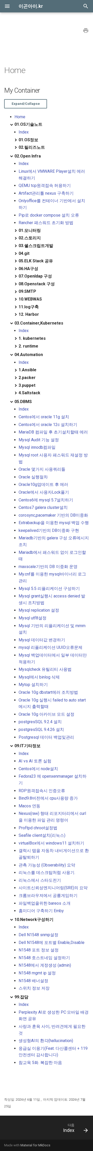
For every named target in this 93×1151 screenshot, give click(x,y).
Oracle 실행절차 (33, 477)
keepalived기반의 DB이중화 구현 (49, 530)
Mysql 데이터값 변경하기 (42, 639)
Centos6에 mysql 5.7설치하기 (46, 500)
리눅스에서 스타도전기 (40, 880)
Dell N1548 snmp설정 (38, 934)
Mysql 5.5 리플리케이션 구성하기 (49, 588)
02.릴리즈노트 (32, 147)
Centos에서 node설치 (38, 768)
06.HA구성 (28, 268)
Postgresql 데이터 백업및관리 (46, 737)
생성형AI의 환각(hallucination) (46, 1040)
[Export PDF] (86, 30)
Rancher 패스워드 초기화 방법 (46, 222)
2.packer (27, 377)
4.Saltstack (29, 392)
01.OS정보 (28, 139)
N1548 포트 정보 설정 (39, 950)
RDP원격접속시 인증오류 (42, 790)
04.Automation (28, 354)
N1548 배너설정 (33, 980)
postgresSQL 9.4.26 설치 (41, 729)
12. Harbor (29, 314)
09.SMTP (27, 291)
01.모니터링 (30, 230)
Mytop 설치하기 (33, 684)
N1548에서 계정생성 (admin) (45, 965)
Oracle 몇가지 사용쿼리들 (42, 469)
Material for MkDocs (35, 1145)
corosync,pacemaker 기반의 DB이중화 (53, 515)
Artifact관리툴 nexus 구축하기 (46, 193)
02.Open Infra (27, 156)
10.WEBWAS (30, 299)
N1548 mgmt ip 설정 (37, 973)
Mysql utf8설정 (33, 618)
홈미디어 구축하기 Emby (41, 910)
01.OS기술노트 (28, 124)
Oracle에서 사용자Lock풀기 (44, 492)
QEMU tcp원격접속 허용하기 (45, 185)
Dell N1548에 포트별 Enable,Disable (51, 942)
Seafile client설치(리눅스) (42, 835)
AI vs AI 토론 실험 (35, 761)
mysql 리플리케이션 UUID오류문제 (50, 647)
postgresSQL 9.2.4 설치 (40, 721)
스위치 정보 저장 (34, 988)
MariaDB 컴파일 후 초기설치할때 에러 (53, 432)
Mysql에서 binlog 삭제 (39, 677)
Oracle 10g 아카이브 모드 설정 (46, 714)
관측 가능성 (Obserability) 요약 (47, 865)
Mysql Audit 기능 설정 (39, 439)
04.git (24, 253)
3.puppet (27, 385)
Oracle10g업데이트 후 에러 (43, 484)
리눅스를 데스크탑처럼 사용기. (47, 872)
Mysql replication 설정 (39, 610)
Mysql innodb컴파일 (37, 447)
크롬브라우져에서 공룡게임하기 (48, 895)
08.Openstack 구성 (37, 283)
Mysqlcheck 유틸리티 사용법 (45, 669)
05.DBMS (23, 401)
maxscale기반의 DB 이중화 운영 (48, 566)
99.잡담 (21, 997)
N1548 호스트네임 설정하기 (44, 957)
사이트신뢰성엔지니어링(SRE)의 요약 (53, 887)
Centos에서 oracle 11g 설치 (44, 416)
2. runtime (28, 346)
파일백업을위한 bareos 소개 (45, 903)
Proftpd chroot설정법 (38, 827)
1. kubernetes (32, 338)
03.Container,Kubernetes (38, 323)
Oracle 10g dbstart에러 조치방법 (48, 692)
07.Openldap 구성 (35, 276)
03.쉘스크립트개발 (36, 245)
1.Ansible (27, 369)
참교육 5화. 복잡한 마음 (40, 1062)
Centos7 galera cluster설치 (43, 507)
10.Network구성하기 (33, 919)
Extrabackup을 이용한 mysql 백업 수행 (54, 522)
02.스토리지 (30, 237)
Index (24, 132)
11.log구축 (29, 306)
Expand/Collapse (26, 104)
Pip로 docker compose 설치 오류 (49, 215)
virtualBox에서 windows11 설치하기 (51, 843)
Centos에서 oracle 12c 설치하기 (48, 424)
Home (19, 116)
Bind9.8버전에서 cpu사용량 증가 (48, 798)
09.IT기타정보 (27, 745)
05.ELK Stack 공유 (36, 260)
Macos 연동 (29, 805)
